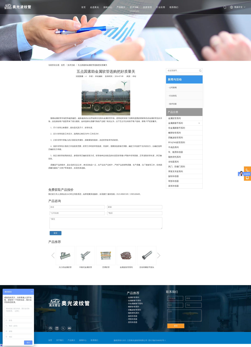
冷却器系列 (173, 162)
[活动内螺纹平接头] (137, 255)
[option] (56, 257)
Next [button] (158, 255)
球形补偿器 (173, 181)
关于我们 (60, 340)
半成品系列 (173, 147)
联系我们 (174, 7)
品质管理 (147, 7)
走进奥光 (94, 7)
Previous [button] (53, 255)
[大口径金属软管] (56, 255)
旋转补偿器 (173, 176)
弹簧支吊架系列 (175, 171)
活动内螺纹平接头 (137, 267)
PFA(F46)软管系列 (176, 142)
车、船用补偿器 (175, 152)
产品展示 (121, 7)
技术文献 (134, 7)
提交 (55, 233)
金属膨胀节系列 (175, 123)
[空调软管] (96, 255)
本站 (134, 76)
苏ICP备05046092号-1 (157, 340)
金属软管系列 (174, 118)
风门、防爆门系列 (176, 166)
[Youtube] (69, 328)
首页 (83, 7)
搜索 (200, 70)
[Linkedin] (57, 328)
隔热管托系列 (174, 157)
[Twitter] (63, 328)
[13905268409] (247, 177)
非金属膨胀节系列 (176, 128)
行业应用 (160, 7)
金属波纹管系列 (117, 267)
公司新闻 (173, 88)
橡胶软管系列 (174, 133)
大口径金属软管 (56, 267)
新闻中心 (107, 7)
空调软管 (97, 267)
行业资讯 (173, 96)
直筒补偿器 (173, 186)
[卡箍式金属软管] (76, 255)
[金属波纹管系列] (117, 255)
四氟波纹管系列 (175, 137)
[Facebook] (51, 328)
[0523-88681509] (247, 170)
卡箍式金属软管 (76, 267)
